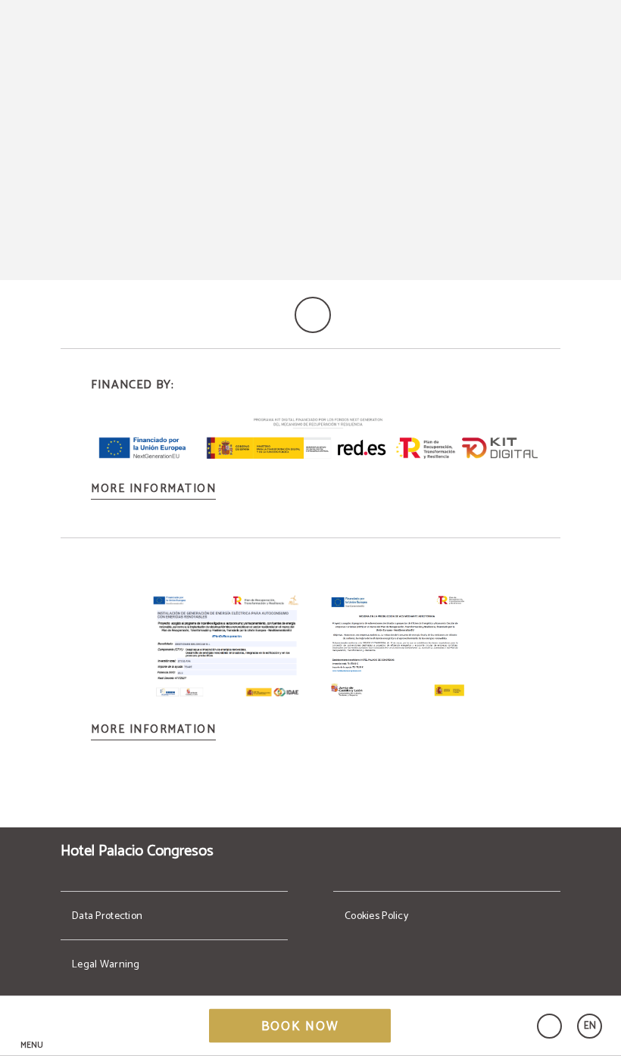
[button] (31, 1026)
